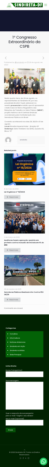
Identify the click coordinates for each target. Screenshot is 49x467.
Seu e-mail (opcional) (15, 418)
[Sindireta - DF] (24, 5)
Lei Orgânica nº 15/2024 (14, 192)
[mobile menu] (45, 5)
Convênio (14, 334)
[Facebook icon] (23, 458)
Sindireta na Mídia (17, 350)
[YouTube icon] (26, 458)
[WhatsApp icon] (20, 458)
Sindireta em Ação (17, 346)
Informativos (15, 338)
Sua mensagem (12, 380)
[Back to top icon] (24, 450)
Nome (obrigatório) (14, 370)
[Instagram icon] (28, 458)
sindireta (20, 62)
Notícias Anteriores (17, 342)
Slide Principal (15, 354)
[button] (43, 461)
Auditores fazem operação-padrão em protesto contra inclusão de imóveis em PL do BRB (24, 242)
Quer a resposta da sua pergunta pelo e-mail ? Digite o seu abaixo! (19, 414)
